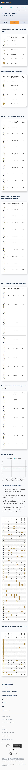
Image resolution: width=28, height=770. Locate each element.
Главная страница (5, 7)
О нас (3, 726)
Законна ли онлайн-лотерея (9, 722)
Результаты (14, 7)
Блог (3, 706)
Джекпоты (5, 699)
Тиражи (4, 702)
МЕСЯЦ (5, 22)
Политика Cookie (6, 736)
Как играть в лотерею (7, 719)
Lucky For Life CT (22, 7)
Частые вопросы (6, 716)
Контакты (4, 729)
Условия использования (8, 732)
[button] (26, 2)
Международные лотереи (9, 695)
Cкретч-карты (6, 710)
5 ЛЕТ (23, 22)
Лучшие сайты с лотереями (10, 691)
